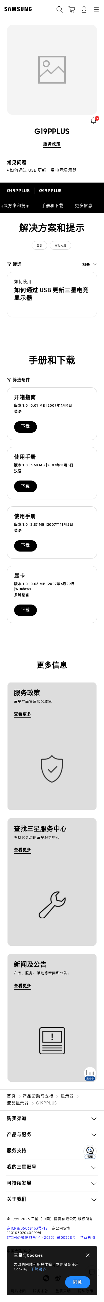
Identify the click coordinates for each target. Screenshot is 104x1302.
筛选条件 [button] (21, 379)
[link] (93, 120)
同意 (77, 1282)
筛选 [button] (17, 264)
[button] (52, 294)
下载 (25, 426)
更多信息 (83, 205)
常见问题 (60, 245)
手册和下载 (53, 205)
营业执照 (87, 1237)
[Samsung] (17, 9)
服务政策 (52, 143)
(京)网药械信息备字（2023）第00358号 (41, 1237)
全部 (39, 245)
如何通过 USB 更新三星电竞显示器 (43, 170)
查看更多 (22, 714)
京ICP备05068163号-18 (27, 1228)
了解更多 (38, 1269)
